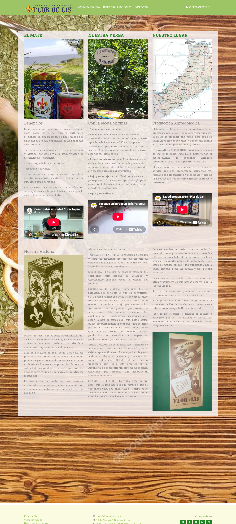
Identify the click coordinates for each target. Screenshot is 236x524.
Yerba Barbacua (33, 519)
